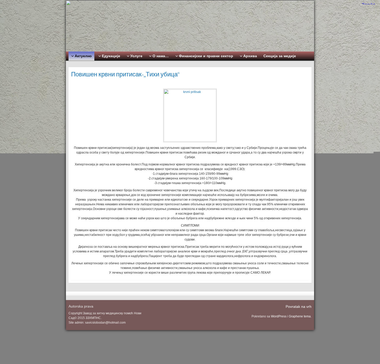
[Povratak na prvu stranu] (190, 26)
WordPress (278, 316)
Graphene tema (300, 316)
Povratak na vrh (298, 306)
